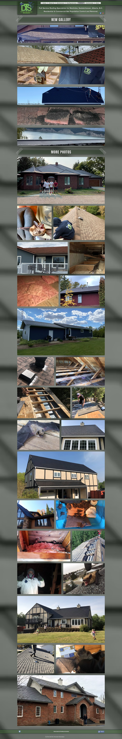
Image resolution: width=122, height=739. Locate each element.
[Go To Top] (19, 731)
